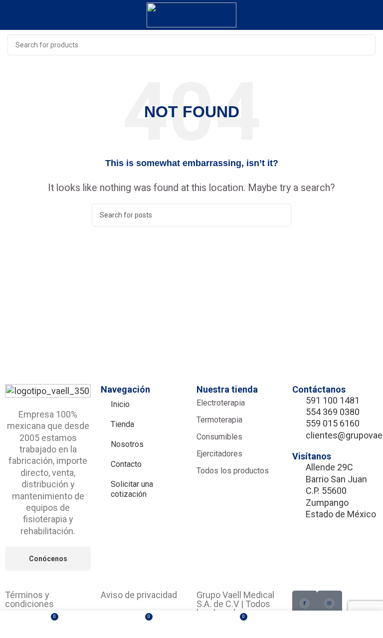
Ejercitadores (219, 453)
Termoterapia (219, 420)
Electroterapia (220, 403)
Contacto (126, 464)
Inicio (120, 404)
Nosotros (127, 444)
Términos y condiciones (29, 599)
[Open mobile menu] (372, 15)
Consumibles (219, 436)
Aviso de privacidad (139, 595)
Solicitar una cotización (132, 489)
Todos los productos (232, 470)
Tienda (122, 424)
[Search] (365, 44)
